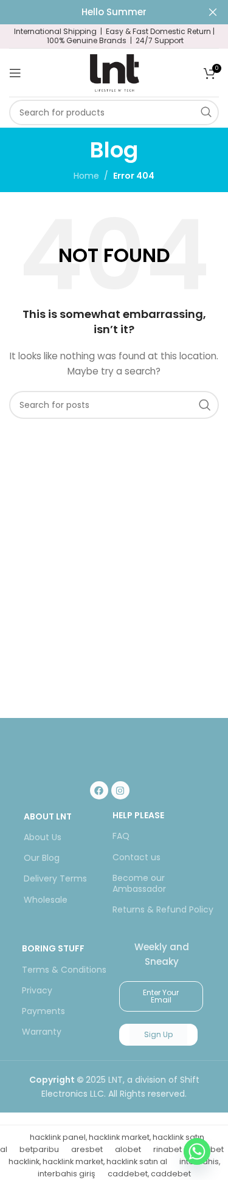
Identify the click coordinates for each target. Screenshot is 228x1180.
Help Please (138, 815)
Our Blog (42, 858)
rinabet (167, 1149)
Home (86, 176)
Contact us (136, 857)
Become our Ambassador (139, 883)
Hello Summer (114, 11)
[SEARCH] (206, 112)
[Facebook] (99, 790)
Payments (43, 1011)
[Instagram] (120, 790)
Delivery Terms (55, 878)
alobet (128, 1149)
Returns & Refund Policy (162, 909)
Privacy (37, 990)
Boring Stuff (53, 948)
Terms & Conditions (64, 970)
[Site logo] (114, 72)
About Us (42, 837)
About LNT (48, 816)
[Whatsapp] (197, 1151)
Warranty (41, 1032)
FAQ (121, 836)
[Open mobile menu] (15, 73)
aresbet (87, 1149)
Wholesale (45, 900)
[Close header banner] (213, 12)
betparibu (39, 1149)
